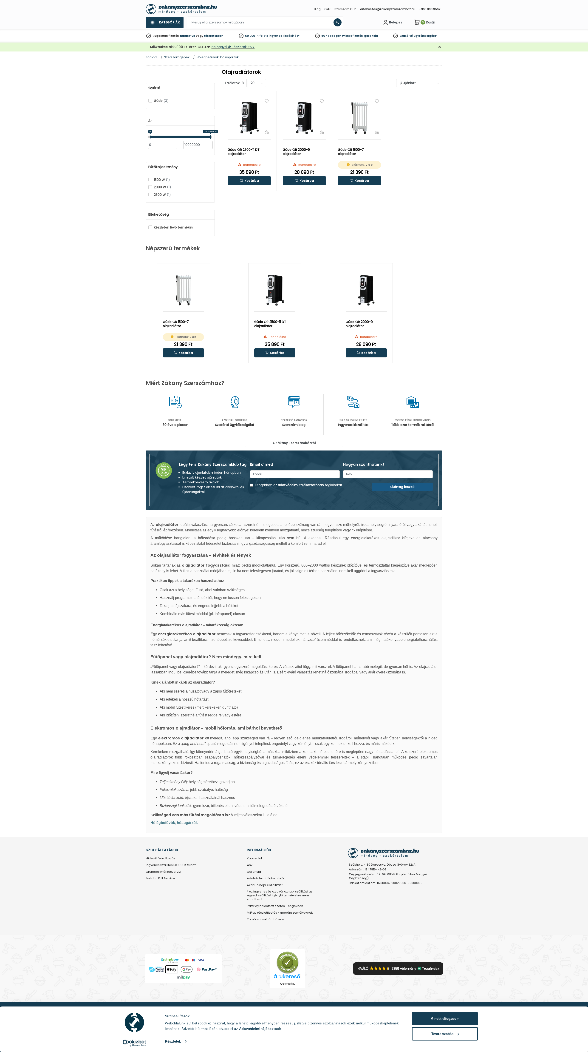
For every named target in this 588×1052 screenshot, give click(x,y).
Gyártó (154, 88)
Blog (317, 9)
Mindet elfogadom (444, 1019)
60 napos (328, 36)
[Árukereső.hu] (287, 962)
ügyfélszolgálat (425, 36)
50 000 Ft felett (256, 36)
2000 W (162, 187)
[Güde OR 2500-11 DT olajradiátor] (249, 118)
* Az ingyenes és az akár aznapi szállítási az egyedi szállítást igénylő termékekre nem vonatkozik (279, 895)
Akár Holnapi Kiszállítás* (265, 885)
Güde (161, 100)
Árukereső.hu (287, 983)
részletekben (213, 36)
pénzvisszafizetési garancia (357, 36)
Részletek (173, 1041)
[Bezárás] (439, 47)
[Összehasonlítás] (267, 132)
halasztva (187, 36)
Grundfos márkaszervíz (163, 872)
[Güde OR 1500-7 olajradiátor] (359, 118)
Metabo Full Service (160, 879)
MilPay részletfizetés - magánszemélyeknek (280, 913)
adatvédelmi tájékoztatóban (301, 485)
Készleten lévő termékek (173, 227)
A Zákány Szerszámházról (294, 443)
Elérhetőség (158, 214)
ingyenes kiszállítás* (284, 36)
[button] (249, 180)
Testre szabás (442, 1034)
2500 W (162, 194)
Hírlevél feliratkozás (160, 859)
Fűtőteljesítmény (163, 167)
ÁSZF (250, 865)
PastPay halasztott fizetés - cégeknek (275, 906)
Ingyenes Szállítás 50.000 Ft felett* (171, 865)
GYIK (327, 9)
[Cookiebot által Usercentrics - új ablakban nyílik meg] (134, 1043)
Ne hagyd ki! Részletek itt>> (233, 47)
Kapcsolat (254, 859)
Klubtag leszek (402, 487)
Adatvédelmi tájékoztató (265, 879)
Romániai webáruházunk (265, 919)
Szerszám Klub (345, 9)
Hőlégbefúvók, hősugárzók (174, 823)
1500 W (162, 179)
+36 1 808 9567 (429, 9)
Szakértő (406, 36)
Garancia (254, 872)
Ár (150, 121)
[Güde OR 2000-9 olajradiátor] (304, 118)
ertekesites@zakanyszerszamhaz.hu (387, 9)
